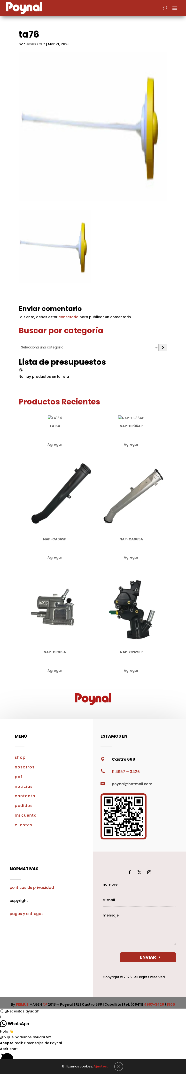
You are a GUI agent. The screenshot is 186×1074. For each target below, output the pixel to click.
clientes (23, 825)
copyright (19, 900)
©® (45, 1004)
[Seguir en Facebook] (130, 872)
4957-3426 (154, 1004)
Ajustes (100, 1066)
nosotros (25, 767)
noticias (24, 786)
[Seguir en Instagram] (149, 872)
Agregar (54, 444)
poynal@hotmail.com (132, 784)
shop (20, 757)
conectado (68, 317)
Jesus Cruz (35, 44)
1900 (171, 1004)
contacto (25, 796)
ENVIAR (148, 957)
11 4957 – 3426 (126, 771)
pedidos (24, 805)
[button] (93, 1011)
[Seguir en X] (139, 872)
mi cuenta (26, 815)
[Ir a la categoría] (163, 347)
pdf (18, 777)
